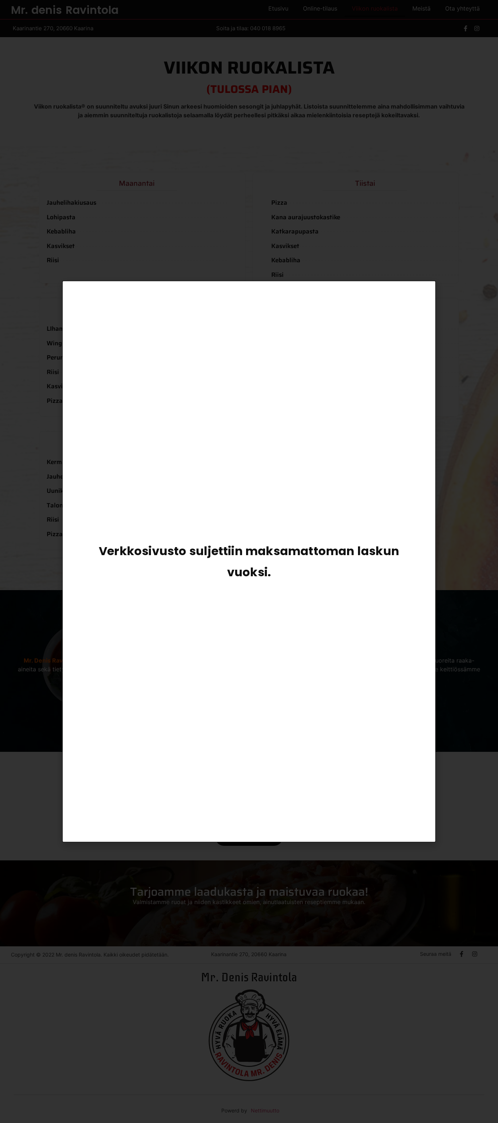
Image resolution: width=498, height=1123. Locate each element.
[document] (249, 561)
